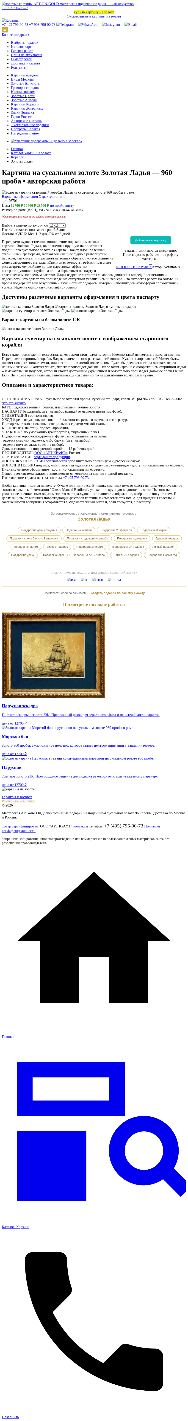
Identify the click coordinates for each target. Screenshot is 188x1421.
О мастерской (21, 59)
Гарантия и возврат (17, 797)
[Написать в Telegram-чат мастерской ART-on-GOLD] (150, 263)
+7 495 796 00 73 (76, 478)
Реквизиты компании (18, 801)
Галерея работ (22, 51)
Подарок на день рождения (39, 530)
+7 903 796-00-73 (15, 8)
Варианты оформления (20, 196)
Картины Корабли (25, 104)
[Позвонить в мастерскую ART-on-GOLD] (149, 263)
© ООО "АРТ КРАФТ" (134, 267)
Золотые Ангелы (24, 100)
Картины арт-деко (25, 75)
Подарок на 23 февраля (116, 530)
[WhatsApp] (87, 24)
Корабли (17, 157)
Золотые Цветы (23, 96)
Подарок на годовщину (132, 538)
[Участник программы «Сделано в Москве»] (46, 141)
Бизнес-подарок (57, 546)
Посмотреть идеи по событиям (65, 593)
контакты (80, 826)
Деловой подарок (167, 538)
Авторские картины (26, 121)
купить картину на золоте (94, 12)
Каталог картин (23, 47)
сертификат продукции (52, 457)
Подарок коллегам (26, 546)
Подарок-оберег (53, 555)
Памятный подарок (126, 555)
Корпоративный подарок (127, 546)
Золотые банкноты (25, 83)
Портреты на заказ (25, 129)
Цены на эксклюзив (26, 55)
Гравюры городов (25, 88)
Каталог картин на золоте (31, 153)
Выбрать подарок (24, 42)
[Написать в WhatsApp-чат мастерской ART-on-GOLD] (151, 263)
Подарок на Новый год (162, 555)
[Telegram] (65, 24)
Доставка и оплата (25, 63)
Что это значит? (14, 403)
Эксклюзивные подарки (30, 125)
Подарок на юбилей (79, 530)
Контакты (18, 67)
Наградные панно (25, 133)
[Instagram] (111, 24)
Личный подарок (163, 546)
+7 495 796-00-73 (15, 24)
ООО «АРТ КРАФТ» (50, 453)
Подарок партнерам (89, 546)
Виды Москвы (22, 79)
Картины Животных (27, 108)
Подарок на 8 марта (154, 530)
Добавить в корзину (150, 240)
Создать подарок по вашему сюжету (118, 593)
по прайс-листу (62, 205)
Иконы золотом (23, 92)
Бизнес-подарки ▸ (16, 35)
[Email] (130, 24)
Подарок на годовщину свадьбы (87, 538)
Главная (17, 149)
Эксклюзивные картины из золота (94, 16)
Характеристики (52, 196)
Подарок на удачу (22, 555)
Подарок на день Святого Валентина (34, 538)
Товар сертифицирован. (20, 826)
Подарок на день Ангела (89, 555)
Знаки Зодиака (22, 112)
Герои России (21, 117)
